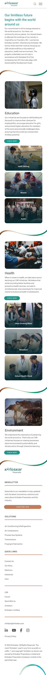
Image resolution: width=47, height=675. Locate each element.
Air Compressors (11, 530)
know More (12, 141)
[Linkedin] (6, 630)
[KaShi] (23, 199)
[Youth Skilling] (23, 147)
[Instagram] (28, 630)
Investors (8, 605)
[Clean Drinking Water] (23, 304)
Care (6, 579)
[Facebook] (21, 630)
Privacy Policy (10, 636)
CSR (6, 592)
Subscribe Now (22, 507)
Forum (7, 596)
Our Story (8, 565)
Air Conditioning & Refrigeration (18, 526)
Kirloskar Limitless (12, 610)
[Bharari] (23, 173)
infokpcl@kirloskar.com (14, 623)
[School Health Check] (23, 357)
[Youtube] (14, 630)
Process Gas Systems (13, 535)
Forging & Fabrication (14, 544)
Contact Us (9, 561)
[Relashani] (23, 330)
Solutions (8, 570)
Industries (9, 574)
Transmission (10, 539)
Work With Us (10, 601)
